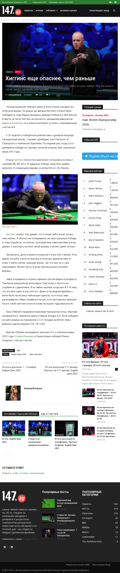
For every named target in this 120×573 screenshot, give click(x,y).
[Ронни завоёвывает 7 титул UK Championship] (48, 533)
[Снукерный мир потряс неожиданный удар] (48, 503)
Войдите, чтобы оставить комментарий (23, 473)
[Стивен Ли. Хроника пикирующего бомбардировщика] (48, 518)
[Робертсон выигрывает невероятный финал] (39, 428)
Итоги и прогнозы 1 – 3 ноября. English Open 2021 (19, 369)
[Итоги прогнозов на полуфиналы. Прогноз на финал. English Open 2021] (66, 428)
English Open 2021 (18, 354)
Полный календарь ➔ (93, 129)
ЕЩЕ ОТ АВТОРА (49, 414)
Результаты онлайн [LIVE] (78, 564)
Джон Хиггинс (36, 354)
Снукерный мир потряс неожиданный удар (67, 503)
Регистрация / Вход (99, 10)
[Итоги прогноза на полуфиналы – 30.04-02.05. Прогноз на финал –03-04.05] (88, 392)
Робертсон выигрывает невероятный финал (38, 442)
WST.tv (16, 19)
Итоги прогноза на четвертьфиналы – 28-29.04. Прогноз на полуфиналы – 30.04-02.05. (106, 413)
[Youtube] (115, 2)
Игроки (39, 10)
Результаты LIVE (39, 2)
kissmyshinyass (14, 95)
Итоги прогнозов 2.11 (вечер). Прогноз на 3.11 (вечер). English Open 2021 (61, 370)
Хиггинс (18, 159)
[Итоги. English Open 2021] (13, 428)
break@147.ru (30, 538)
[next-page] (9, 454)
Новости (28, 10)
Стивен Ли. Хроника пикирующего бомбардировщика (66, 518)
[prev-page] (4, 454)
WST (18, 350)
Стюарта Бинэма (23, 336)
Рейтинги (50, 10)
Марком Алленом (12, 123)
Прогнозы (7, 435)
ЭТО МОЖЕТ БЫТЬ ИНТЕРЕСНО (20, 414)
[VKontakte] (110, 2)
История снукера (68, 10)
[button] (114, 10)
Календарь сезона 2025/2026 (61, 2)
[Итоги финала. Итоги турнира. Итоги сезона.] (100, 345)
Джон (71, 143)
